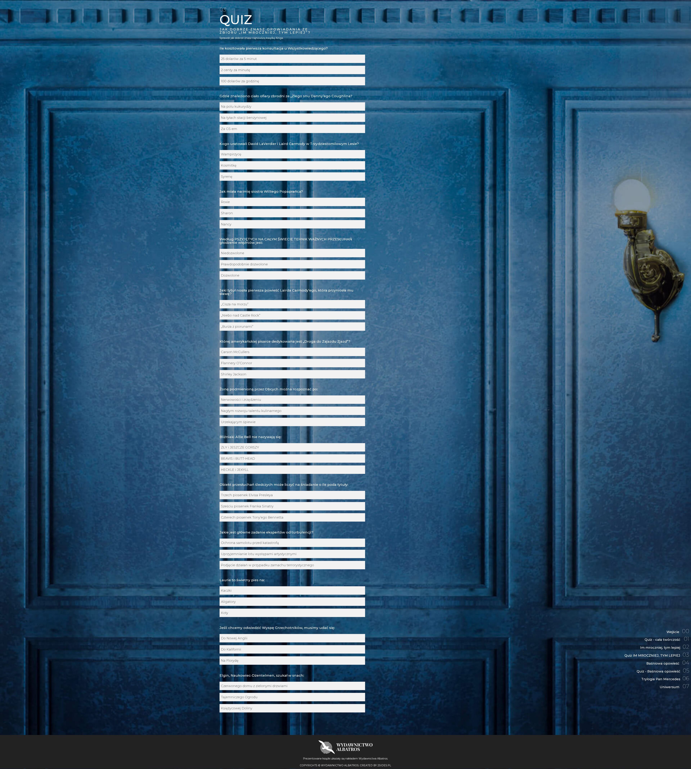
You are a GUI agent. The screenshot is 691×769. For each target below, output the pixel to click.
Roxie (225, 202)
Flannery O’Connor (236, 363)
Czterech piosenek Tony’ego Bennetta (252, 517)
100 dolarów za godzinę (240, 81)
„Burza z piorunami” (237, 326)
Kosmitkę (228, 165)
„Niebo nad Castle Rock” (240, 315)
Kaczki (226, 590)
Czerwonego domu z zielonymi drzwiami (254, 686)
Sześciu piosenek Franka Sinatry (247, 506)
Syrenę (226, 176)
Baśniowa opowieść (667, 663)
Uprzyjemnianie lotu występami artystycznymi (259, 554)
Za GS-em (229, 129)
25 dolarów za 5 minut (239, 59)
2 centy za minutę (235, 70)
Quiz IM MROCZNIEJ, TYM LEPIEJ (656, 655)
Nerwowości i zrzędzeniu (241, 400)
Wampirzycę (231, 154)
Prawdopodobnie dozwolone (244, 264)
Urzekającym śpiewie (238, 422)
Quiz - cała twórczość (667, 639)
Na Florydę (229, 660)
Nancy (226, 224)
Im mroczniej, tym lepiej (664, 647)
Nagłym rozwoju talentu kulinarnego (251, 411)
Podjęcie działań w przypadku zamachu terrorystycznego (267, 565)
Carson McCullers (235, 352)
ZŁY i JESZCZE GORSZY (240, 447)
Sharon (227, 213)
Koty (224, 613)
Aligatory (228, 602)
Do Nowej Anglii (234, 638)
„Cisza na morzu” (235, 304)
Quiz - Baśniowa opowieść (663, 671)
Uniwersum (674, 686)
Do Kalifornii (231, 649)
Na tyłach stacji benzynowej (244, 118)
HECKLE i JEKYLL (235, 470)
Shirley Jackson (233, 374)
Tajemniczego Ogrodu (239, 697)
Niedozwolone (232, 253)
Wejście (678, 631)
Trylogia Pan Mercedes (665, 678)
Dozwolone (230, 275)
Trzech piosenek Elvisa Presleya (247, 495)
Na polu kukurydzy (236, 106)
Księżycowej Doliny (236, 708)
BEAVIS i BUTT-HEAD (238, 458)
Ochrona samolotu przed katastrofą (250, 543)
